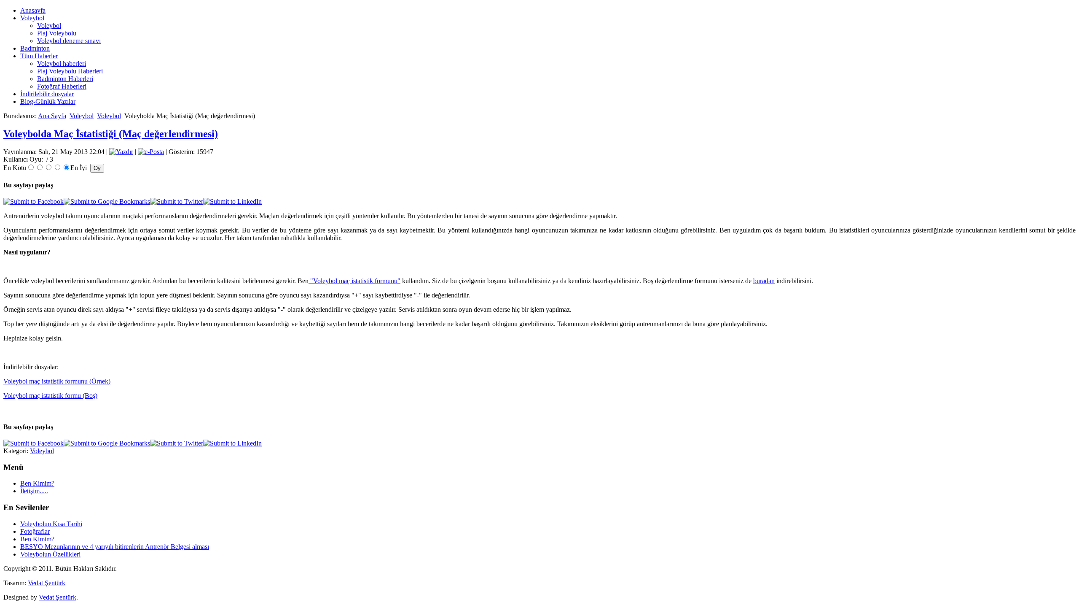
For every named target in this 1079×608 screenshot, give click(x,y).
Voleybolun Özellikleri (50, 554)
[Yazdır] (121, 151)
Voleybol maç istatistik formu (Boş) (50, 395)
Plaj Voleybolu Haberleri (70, 71)
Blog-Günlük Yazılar (47, 101)
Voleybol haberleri (61, 63)
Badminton (35, 48)
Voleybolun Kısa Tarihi (51, 523)
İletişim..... (34, 491)
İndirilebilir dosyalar (47, 93)
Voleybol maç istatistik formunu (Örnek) (56, 381)
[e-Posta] (151, 151)
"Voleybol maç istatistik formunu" (355, 280)
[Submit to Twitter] (176, 201)
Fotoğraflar (35, 531)
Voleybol (32, 18)
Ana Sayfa (52, 115)
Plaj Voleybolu (56, 33)
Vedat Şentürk (46, 582)
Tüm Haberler (39, 55)
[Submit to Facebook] (33, 201)
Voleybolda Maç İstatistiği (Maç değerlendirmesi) (110, 133)
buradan (764, 280)
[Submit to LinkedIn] (232, 201)
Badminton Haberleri (65, 78)
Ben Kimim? (37, 483)
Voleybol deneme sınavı (69, 40)
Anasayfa (33, 10)
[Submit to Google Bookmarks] (107, 201)
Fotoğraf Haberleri (61, 86)
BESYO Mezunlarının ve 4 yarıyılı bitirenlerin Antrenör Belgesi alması (114, 546)
